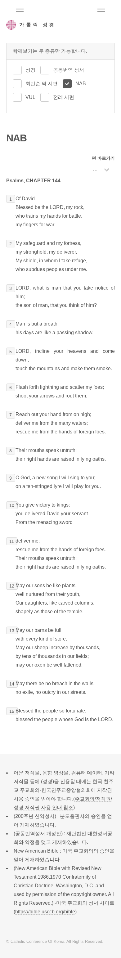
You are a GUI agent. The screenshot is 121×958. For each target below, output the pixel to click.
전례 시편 (63, 97)
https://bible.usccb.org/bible (45, 911)
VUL (30, 97)
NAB (80, 83)
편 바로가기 (103, 158)
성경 (30, 70)
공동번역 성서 (68, 70)
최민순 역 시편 (41, 83)
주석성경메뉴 (20, 9)
